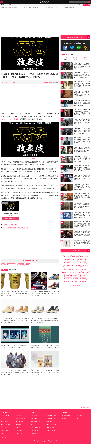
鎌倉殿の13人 (76, 285)
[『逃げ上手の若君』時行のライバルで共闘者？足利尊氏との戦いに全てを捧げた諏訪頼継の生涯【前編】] (67, 104)
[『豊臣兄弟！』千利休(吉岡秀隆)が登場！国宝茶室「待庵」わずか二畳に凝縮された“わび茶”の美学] (67, 94)
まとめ (19, 415)
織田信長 (83, 269)
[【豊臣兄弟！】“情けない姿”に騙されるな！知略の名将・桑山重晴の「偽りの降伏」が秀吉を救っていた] (67, 66)
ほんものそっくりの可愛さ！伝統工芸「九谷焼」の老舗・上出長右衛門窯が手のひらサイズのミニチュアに (82, 214)
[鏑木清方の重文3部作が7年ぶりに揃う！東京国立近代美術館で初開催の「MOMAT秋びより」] (67, 244)
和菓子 (19, 427)
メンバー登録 (86, 5)
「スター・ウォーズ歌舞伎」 (10, 119)
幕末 (73, 266)
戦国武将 (83, 259)
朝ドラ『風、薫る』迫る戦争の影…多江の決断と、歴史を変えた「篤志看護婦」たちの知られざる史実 (82, 84)
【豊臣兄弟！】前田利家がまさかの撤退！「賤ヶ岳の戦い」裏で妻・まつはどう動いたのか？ (82, 177)
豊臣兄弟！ (75, 275)
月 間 (85, 58)
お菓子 (67, 266)
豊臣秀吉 (84, 275)
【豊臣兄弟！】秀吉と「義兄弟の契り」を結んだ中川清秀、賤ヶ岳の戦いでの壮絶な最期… (82, 196)
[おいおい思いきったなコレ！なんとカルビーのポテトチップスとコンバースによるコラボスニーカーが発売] (15, 308)
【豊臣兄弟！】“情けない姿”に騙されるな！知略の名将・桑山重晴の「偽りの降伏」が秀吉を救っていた (82, 65)
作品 (14, 82)
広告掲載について (37, 421)
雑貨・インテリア (7, 424)
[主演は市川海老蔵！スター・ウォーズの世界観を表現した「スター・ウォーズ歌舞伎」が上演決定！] (30, 54)
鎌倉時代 (84, 278)
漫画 (79, 266)
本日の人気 (35, 431)
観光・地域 (5, 431)
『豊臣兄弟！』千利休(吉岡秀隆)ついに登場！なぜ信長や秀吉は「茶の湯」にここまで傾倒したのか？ (82, 186)
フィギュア (69, 278)
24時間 (65, 58)
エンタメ (19, 431)
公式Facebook (65, 48)
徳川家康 (73, 272)
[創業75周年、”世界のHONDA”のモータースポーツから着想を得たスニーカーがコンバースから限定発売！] (45, 281)
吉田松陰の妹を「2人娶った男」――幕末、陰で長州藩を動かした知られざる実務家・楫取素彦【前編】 (82, 205)
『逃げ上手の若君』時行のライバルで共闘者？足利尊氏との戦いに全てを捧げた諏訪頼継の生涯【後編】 (82, 168)
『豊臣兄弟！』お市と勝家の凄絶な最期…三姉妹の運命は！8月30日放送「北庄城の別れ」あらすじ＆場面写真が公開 (82, 234)
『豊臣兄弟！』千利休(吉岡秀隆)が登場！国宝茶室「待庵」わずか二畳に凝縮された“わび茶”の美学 (82, 93)
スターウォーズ (12, 264)
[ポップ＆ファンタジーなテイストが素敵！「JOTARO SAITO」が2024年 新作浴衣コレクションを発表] (15, 360)
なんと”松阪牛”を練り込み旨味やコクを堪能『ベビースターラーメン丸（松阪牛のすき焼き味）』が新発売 (15, 294)
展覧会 (76, 278)
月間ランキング (36, 434)
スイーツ (78, 262)
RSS (85, 48)
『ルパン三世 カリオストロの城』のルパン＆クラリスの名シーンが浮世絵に (14, 346)
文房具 (67, 275)
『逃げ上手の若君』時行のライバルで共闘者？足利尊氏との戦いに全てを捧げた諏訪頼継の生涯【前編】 (82, 102)
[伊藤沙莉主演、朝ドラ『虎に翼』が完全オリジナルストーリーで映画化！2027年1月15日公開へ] (67, 141)
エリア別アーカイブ (37, 427)
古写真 (4, 437)
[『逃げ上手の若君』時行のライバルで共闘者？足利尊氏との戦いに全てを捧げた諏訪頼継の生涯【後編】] (67, 169)
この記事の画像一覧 (30, 261)
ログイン (79, 5)
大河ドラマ (84, 256)
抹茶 (80, 272)
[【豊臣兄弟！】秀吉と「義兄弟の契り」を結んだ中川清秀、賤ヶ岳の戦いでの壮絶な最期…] (67, 197)
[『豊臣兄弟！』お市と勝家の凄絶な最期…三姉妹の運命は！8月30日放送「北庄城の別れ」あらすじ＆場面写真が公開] (67, 234)
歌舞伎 (29, 264)
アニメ (76, 259)
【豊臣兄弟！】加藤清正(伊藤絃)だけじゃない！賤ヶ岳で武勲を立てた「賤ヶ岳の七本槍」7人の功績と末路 (82, 75)
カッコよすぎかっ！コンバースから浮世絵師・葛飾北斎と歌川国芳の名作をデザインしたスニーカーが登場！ (45, 320)
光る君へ (76, 282)
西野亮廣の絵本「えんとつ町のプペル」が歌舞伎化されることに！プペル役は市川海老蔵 (45, 346)
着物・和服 (20, 421)
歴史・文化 (20, 434)
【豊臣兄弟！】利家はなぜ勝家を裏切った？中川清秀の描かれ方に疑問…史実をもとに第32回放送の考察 (82, 130)
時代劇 (85, 266)
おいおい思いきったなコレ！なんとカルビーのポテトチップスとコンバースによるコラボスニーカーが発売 (15, 320)
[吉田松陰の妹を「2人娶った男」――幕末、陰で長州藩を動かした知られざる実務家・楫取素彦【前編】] (67, 206)
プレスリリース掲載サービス (75, 37)
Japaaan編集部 (48, 82)
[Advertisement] (30, 22)
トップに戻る (85, 407)
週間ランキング (51, 431)
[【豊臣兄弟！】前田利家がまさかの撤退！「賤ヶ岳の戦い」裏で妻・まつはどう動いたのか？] (67, 178)
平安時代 (68, 259)
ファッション (5, 421)
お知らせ (34, 418)
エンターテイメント (21, 7)
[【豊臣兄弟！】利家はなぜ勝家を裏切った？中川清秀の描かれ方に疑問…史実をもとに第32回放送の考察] (67, 132)
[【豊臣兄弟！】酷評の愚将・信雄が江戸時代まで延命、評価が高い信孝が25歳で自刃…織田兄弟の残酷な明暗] (67, 150)
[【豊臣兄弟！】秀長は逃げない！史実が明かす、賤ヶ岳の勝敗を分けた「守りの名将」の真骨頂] (67, 122)
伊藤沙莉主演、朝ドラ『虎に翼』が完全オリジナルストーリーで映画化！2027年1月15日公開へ (82, 140)
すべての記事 (5, 415)
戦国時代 (75, 256)
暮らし (4, 434)
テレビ (68, 269)
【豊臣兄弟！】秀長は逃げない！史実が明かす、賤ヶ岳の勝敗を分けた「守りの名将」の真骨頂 (82, 121)
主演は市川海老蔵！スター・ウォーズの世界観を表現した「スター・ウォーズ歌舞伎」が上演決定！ (51, 7)
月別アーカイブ (51, 427)
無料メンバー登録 (51, 424)
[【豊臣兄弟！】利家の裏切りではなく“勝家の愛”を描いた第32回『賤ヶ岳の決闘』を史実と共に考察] (67, 160)
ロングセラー (69, 262)
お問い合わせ (50, 421)
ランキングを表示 (75, 251)
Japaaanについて (51, 418)
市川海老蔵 (21, 264)
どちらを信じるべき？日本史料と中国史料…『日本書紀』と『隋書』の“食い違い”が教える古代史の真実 (82, 112)
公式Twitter (72, 48)
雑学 (85, 262)
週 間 (75, 58)
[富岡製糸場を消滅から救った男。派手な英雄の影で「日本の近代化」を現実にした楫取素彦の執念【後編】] (67, 225)
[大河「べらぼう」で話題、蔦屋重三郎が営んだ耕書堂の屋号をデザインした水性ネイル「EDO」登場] (45, 360)
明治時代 (65, 272)
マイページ (35, 424)
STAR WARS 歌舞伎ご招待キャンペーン (16, 227)
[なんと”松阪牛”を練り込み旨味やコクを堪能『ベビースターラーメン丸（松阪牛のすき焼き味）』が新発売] (15, 281)
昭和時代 (68, 282)
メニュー (1, 2)
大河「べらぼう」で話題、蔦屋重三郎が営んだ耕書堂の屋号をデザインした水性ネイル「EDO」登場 (45, 372)
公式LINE (79, 48)
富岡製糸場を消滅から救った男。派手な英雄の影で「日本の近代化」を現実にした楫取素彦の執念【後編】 (82, 224)
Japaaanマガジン (10, 7)
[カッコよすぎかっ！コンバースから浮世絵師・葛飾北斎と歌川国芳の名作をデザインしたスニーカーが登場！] (45, 308)
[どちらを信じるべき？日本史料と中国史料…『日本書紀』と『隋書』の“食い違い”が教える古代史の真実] (67, 113)
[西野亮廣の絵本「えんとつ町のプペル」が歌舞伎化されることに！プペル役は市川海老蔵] (45, 335)
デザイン (87, 272)
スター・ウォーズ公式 (10, 224)
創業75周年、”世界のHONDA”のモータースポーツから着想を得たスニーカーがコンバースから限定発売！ (45, 294)
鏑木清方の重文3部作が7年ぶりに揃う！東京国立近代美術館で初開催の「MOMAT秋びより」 (82, 242)
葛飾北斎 (84, 282)
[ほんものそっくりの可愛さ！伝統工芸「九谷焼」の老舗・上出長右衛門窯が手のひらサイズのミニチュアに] (67, 216)
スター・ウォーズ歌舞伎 (30, 158)
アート (4, 418)
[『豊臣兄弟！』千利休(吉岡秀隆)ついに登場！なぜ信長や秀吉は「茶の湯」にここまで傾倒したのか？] (67, 188)
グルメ (4, 427)
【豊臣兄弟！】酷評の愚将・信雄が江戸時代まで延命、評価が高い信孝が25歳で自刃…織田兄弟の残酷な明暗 (82, 149)
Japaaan (45, 1)
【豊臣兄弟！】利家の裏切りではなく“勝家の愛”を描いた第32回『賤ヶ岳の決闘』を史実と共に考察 (82, 158)
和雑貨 (19, 424)
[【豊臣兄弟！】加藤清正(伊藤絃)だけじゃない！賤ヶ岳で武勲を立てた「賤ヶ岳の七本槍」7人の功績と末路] (67, 76)
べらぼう (75, 269)
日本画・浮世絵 (21, 418)
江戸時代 (67, 256)
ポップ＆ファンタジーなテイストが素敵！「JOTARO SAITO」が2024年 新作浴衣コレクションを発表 (14, 372)
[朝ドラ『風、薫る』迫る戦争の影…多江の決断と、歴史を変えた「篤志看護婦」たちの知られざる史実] (67, 85)
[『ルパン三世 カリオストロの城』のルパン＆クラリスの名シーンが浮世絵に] (15, 335)
